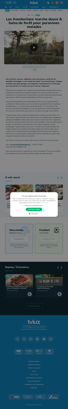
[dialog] (34, 204)
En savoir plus (44, 202)
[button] (34, 205)
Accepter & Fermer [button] (34, 209)
